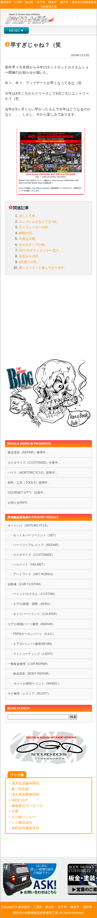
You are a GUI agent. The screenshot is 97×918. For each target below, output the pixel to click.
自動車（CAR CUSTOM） (25, 584)
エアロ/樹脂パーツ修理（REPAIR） (31, 624)
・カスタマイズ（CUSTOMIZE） (32, 554)
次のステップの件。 (33, 245)
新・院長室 (20, 789)
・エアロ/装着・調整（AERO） (31, 604)
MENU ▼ (16, 30)
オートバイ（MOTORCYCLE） (29, 525)
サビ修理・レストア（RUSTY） (29, 693)
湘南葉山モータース (27, 806)
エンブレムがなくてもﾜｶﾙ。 (39, 221)
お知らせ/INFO (17, 502)
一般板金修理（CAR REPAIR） (29, 664)
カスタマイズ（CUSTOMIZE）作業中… (34, 462)
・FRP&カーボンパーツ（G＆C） (32, 634)
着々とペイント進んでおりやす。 (43, 268)
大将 (14, 811)
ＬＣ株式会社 (21, 822)
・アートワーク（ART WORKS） (32, 574)
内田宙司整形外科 (25, 828)
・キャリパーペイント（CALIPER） (34, 614)
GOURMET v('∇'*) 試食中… (27, 492)
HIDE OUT (19, 800)
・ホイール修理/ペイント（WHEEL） (34, 683)
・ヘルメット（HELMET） (28, 564)
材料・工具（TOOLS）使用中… (29, 482)
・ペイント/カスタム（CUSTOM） (33, 594)
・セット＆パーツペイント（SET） (34, 535)
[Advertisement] (48, 318)
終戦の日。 (27, 233)
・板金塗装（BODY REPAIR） (30, 673)
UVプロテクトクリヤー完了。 (40, 250)
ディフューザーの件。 (35, 227)
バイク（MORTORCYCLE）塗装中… (33, 472)
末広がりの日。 (30, 256)
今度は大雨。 (28, 239)
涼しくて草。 (28, 216)
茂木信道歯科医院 (25, 783)
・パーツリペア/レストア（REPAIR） (35, 545)
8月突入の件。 (29, 262)
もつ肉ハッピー (23, 817)
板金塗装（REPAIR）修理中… (28, 452)
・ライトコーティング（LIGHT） (32, 654)
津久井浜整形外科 (25, 794)
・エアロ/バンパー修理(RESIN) (31, 644)
